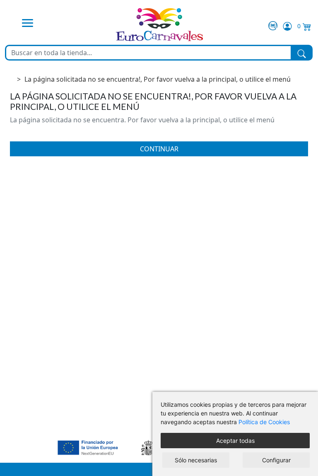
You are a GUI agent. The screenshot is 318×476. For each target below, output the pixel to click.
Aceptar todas (235, 440)
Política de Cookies (264, 421)
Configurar (276, 460)
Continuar (159, 148)
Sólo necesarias (196, 460)
